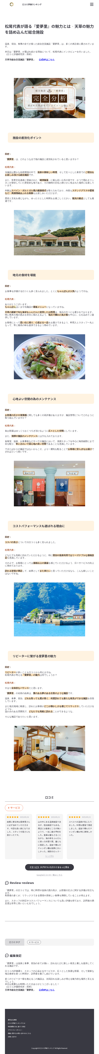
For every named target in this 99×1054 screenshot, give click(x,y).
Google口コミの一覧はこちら (49, 874)
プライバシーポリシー (15, 1030)
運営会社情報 (12, 1020)
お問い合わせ (12, 1036)
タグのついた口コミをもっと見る (50, 867)
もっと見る (49, 856)
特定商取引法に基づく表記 (16, 1026)
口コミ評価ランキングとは (16, 1023)
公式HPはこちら (47, 59)
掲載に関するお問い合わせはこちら (19, 1033)
